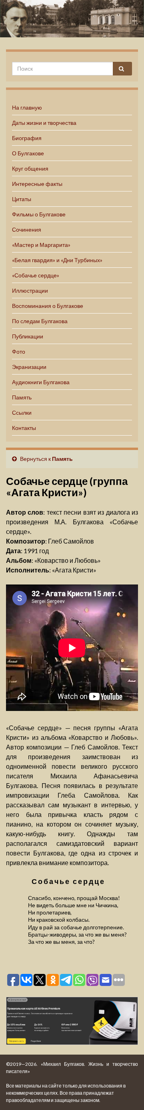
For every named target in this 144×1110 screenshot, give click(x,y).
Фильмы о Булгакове (39, 214)
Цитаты (21, 199)
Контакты (24, 427)
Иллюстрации (30, 290)
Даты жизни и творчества (44, 122)
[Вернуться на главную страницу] (72, 18)
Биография (27, 137)
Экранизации (29, 366)
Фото (18, 351)
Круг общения (30, 168)
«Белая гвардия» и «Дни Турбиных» (57, 260)
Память (22, 397)
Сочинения (26, 229)
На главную (27, 107)
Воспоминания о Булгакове (47, 305)
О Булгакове (28, 153)
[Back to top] (126, 1092)
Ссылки (22, 412)
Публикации (27, 336)
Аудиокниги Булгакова (41, 382)
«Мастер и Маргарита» (41, 244)
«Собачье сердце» (35, 275)
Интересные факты (37, 183)
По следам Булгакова (40, 321)
